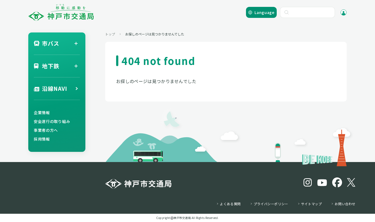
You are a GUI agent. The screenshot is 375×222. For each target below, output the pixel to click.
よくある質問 (230, 203)
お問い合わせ (345, 203)
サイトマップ (311, 203)
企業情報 (42, 112)
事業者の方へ (46, 130)
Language (264, 12)
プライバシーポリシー (271, 203)
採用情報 (42, 139)
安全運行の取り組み (52, 121)
